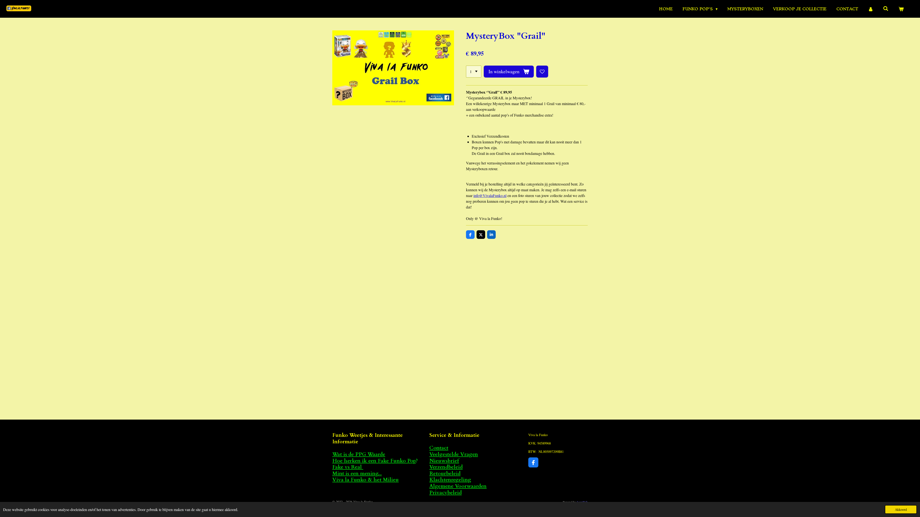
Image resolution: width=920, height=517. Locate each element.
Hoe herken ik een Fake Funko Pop (374, 460)
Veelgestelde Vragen (453, 454)
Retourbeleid (444, 473)
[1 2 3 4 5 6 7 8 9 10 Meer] (473, 72)
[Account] (870, 9)
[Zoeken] (885, 8)
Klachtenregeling (450, 479)
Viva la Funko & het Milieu (365, 479)
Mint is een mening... (357, 473)
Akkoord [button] (901, 509)
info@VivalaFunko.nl (489, 195)
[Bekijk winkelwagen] (901, 9)
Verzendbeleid (446, 467)
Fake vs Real (347, 467)
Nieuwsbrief (444, 460)
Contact (438, 447)
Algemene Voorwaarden (458, 486)
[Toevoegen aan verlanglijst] (542, 72)
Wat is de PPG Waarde (358, 454)
